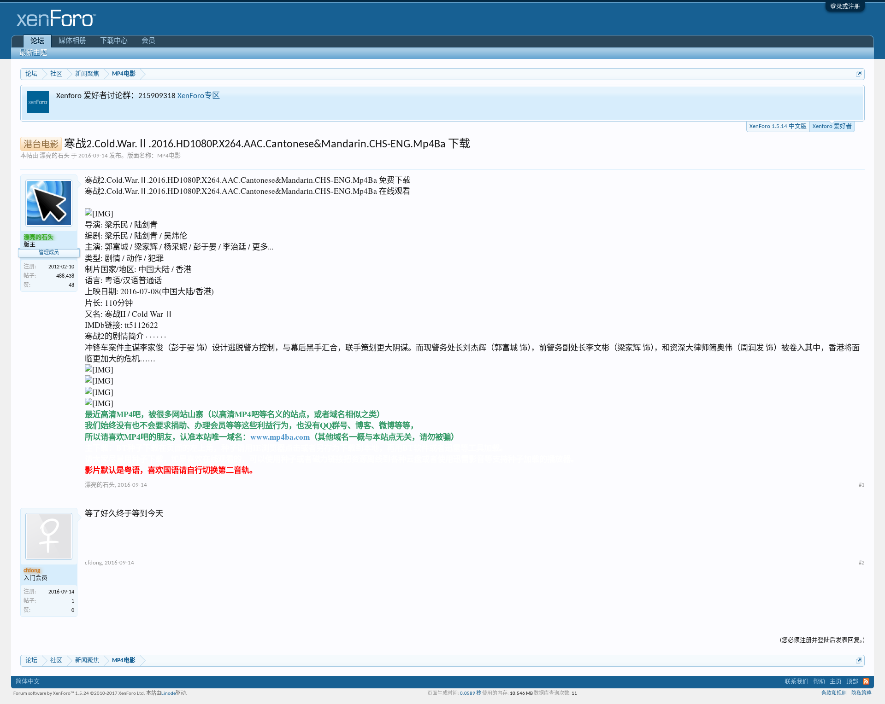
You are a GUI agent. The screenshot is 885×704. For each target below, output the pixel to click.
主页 (836, 682)
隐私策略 (861, 693)
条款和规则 (834, 693)
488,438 (65, 276)
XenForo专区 (198, 96)
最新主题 (33, 53)
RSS (866, 681)
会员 (148, 41)
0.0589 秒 (470, 693)
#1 (862, 485)
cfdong (93, 563)
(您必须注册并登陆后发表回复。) (822, 640)
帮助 (819, 682)
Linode (168, 693)
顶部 (852, 682)
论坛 (37, 41)
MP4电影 (169, 156)
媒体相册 (72, 41)
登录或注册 (845, 7)
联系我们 (796, 682)
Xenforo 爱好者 (832, 126)
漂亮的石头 (55, 156)
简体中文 (28, 682)
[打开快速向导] (859, 74)
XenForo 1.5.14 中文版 (778, 126)
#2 (862, 563)
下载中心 (114, 41)
